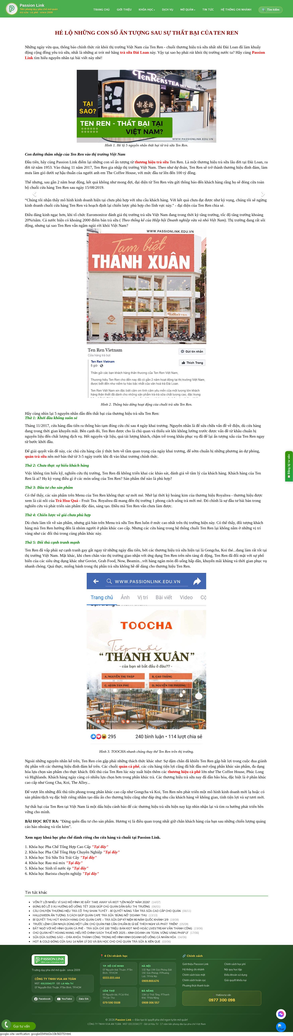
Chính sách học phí (235, 964)
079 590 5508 (111, 1003)
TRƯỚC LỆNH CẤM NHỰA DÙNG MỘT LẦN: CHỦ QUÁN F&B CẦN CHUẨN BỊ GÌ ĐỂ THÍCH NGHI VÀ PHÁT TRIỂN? (106, 924)
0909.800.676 (150, 981)
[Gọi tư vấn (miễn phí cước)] (6, 1024)
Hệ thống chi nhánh (236, 10)
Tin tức (208, 10)
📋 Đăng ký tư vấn (288, 466)
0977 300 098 (222, 1000)
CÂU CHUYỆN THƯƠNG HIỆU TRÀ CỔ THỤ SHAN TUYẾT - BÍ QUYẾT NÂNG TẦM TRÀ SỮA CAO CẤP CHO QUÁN (107, 911)
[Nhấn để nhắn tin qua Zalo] (281, 1027)
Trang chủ (101, 10)
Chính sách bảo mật (193, 975)
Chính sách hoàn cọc (194, 980)
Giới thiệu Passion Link (195, 964)
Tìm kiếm (270, 10)
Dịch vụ (167, 10)
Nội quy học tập (233, 969)
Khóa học (147, 10)
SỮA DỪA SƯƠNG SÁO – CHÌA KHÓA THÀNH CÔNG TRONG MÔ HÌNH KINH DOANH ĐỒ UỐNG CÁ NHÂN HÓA (105, 937)
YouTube (67, 998)
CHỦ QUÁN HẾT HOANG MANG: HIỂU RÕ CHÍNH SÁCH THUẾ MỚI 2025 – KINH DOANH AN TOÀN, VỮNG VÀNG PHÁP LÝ (111, 933)
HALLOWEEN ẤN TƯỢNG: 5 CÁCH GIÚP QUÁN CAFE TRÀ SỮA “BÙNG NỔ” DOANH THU (90, 915)
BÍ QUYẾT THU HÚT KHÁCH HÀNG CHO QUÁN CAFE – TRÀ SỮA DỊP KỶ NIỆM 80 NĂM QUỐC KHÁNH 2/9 (101, 920)
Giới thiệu (124, 10)
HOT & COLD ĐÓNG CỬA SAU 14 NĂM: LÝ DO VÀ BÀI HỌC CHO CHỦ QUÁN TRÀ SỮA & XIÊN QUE (97, 942)
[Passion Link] (63, 960)
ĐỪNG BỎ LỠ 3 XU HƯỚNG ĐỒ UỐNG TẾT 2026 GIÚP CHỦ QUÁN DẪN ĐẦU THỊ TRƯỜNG (92, 906)
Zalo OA (83, 998)
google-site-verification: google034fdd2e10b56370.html (145, 519)
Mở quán (187, 10)
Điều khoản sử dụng (235, 975)
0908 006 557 (150, 1003)
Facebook (44, 998)
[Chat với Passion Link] (281, 1014)
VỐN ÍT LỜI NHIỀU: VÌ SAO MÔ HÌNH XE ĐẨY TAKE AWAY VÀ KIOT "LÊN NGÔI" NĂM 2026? (92, 902)
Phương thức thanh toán (195, 985)
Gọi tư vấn (21, 1026)
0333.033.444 (111, 978)
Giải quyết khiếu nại (235, 980)
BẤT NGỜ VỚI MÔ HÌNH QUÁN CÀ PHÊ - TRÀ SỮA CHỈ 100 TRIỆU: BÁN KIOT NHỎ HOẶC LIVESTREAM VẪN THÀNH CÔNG (113, 928)
